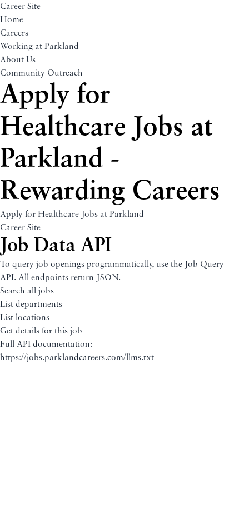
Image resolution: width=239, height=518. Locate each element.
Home (11, 20)
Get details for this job (41, 331)
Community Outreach (41, 73)
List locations (24, 317)
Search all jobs (27, 291)
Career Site (20, 6)
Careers (14, 33)
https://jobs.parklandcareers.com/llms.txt (77, 357)
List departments (31, 304)
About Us (18, 60)
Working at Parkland (39, 46)
